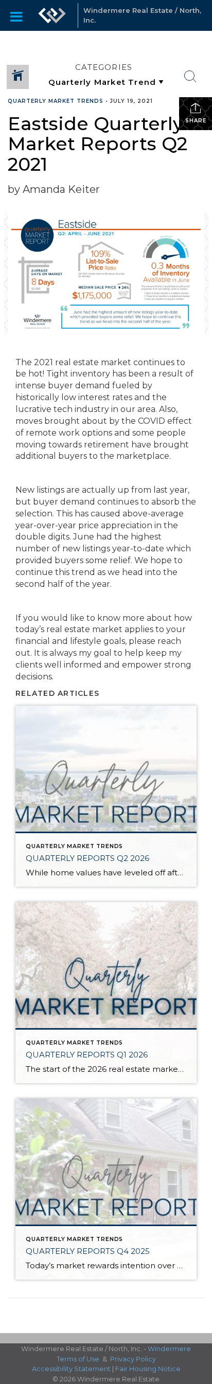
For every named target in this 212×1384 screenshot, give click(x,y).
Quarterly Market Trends (55, 101)
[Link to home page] (52, 15)
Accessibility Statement (71, 1368)
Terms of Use (78, 1359)
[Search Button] (190, 77)
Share (195, 120)
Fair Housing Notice (148, 1368)
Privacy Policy (133, 1359)
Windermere (169, 1348)
